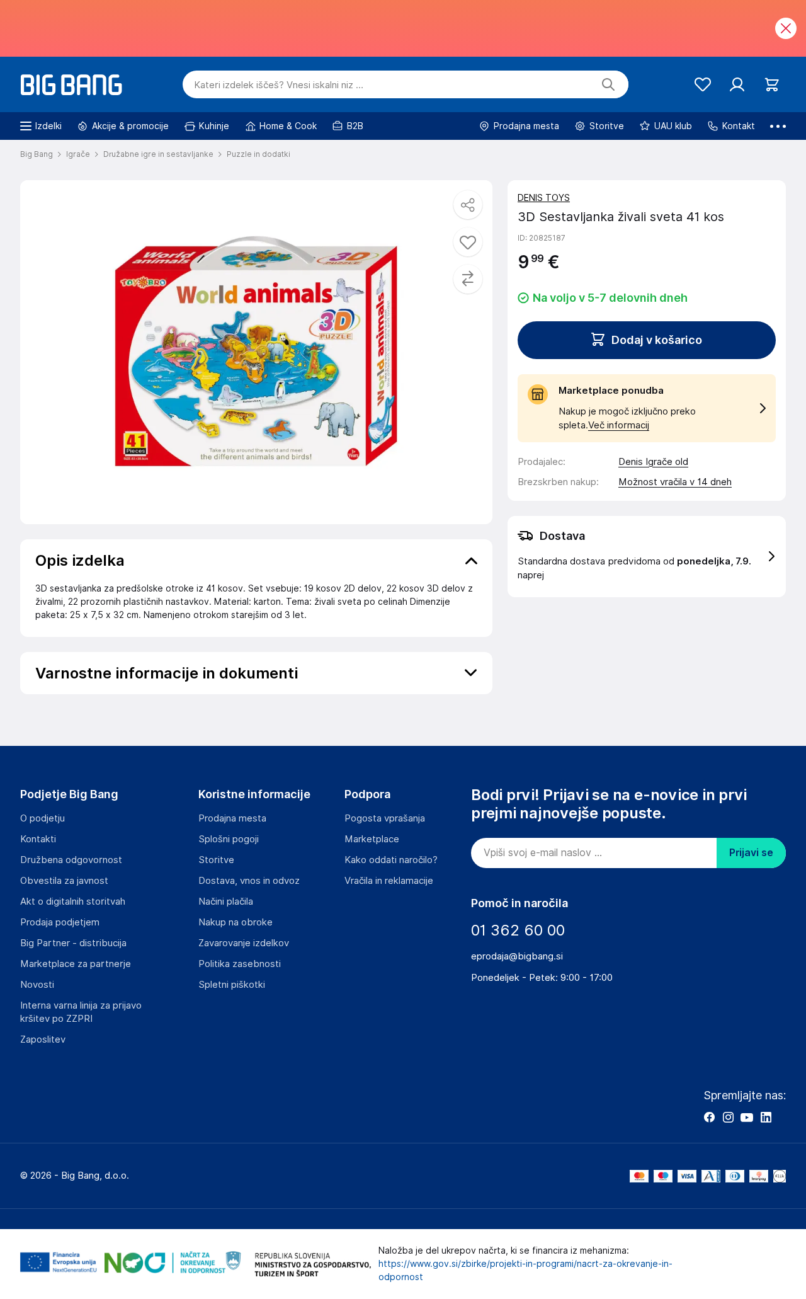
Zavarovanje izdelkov (243, 943)
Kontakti (38, 839)
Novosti (37, 984)
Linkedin (765, 1117)
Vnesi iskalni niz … (278, 85)
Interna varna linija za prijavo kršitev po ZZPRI (81, 1012)
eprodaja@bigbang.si (517, 956)
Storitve (216, 860)
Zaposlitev (42, 1039)
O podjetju (42, 818)
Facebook (709, 1117)
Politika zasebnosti (239, 964)
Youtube (746, 1117)
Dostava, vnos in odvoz (249, 880)
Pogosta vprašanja (384, 818)
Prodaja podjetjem (59, 922)
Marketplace (371, 839)
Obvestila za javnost (64, 880)
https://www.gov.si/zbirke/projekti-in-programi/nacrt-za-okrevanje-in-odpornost (525, 1270)
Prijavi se (751, 853)
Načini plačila (225, 901)
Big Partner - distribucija (73, 943)
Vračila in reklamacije (388, 880)
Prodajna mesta (232, 818)
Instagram (728, 1117)
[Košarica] (772, 85)
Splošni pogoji (228, 839)
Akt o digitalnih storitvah (72, 901)
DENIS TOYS (544, 198)
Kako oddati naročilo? (391, 860)
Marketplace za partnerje (75, 964)
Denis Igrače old (653, 461)
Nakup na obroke (235, 922)
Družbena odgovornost (71, 860)
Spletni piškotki (231, 984)
